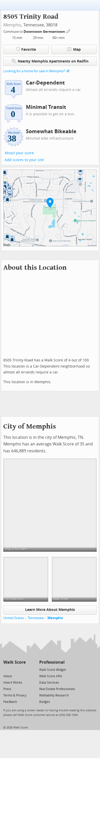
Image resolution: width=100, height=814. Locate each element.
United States (13, 618)
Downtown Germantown (45, 32)
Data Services (49, 682)
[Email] (22, 669)
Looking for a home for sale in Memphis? (34, 71)
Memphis (12, 25)
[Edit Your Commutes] (68, 30)
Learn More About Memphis (50, 610)
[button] (50, 202)
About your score (19, 153)
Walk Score (14, 662)
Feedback (10, 702)
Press (7, 689)
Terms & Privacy (14, 695)
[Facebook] (14, 669)
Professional (52, 662)
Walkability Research (54, 695)
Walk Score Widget (52, 670)
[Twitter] (6, 669)
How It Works (12, 682)
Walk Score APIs (50, 676)
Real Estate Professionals (57, 689)
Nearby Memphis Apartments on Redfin (53, 61)
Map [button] (77, 49)
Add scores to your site (24, 160)
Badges (44, 702)
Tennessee (36, 618)
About (7, 676)
